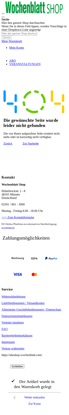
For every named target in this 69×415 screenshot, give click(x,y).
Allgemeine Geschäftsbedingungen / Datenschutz (31, 309)
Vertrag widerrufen (13, 348)
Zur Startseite (31, 143)
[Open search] (3, 17)
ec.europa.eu (8, 227)
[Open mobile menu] (3, 13)
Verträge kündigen (13, 322)
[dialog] (34, 386)
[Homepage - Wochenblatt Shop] (34, 12)
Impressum (8, 342)
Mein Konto (16, 47)
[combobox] (19, 33)
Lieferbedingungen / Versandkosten (23, 303)
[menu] (34, 62)
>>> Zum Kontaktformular (18, 217)
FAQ (5, 329)
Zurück (7, 143)
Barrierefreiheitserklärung (17, 335)
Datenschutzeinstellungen (17, 316)
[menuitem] (12, 60)
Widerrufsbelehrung (13, 296)
